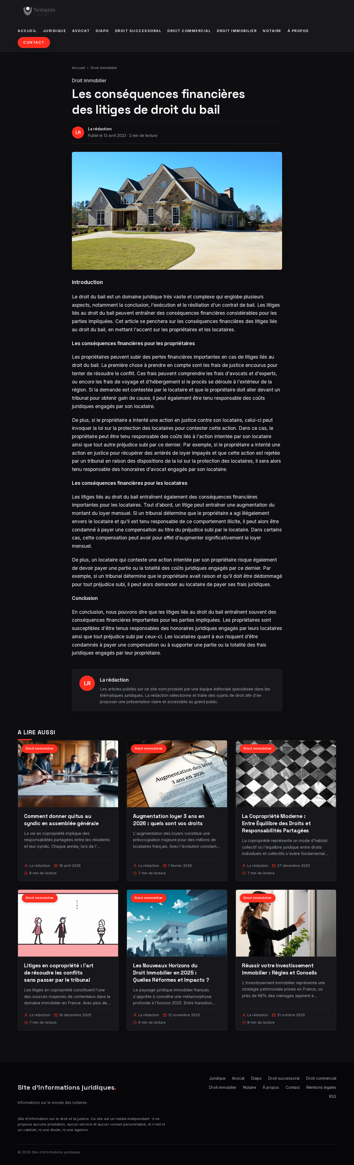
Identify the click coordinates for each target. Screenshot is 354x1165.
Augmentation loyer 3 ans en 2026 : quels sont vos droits (168, 820)
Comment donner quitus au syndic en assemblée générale (61, 820)
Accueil (27, 31)
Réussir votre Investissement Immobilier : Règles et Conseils (279, 969)
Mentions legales (321, 1087)
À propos (298, 31)
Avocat (81, 31)
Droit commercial (189, 31)
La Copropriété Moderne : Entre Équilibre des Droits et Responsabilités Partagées (276, 823)
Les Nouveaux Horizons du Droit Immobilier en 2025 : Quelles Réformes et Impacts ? (171, 972)
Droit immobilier (237, 31)
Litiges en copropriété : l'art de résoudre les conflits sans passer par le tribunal (58, 972)
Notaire (272, 31)
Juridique (54, 31)
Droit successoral (138, 31)
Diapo (102, 31)
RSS (332, 1096)
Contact (34, 42)
